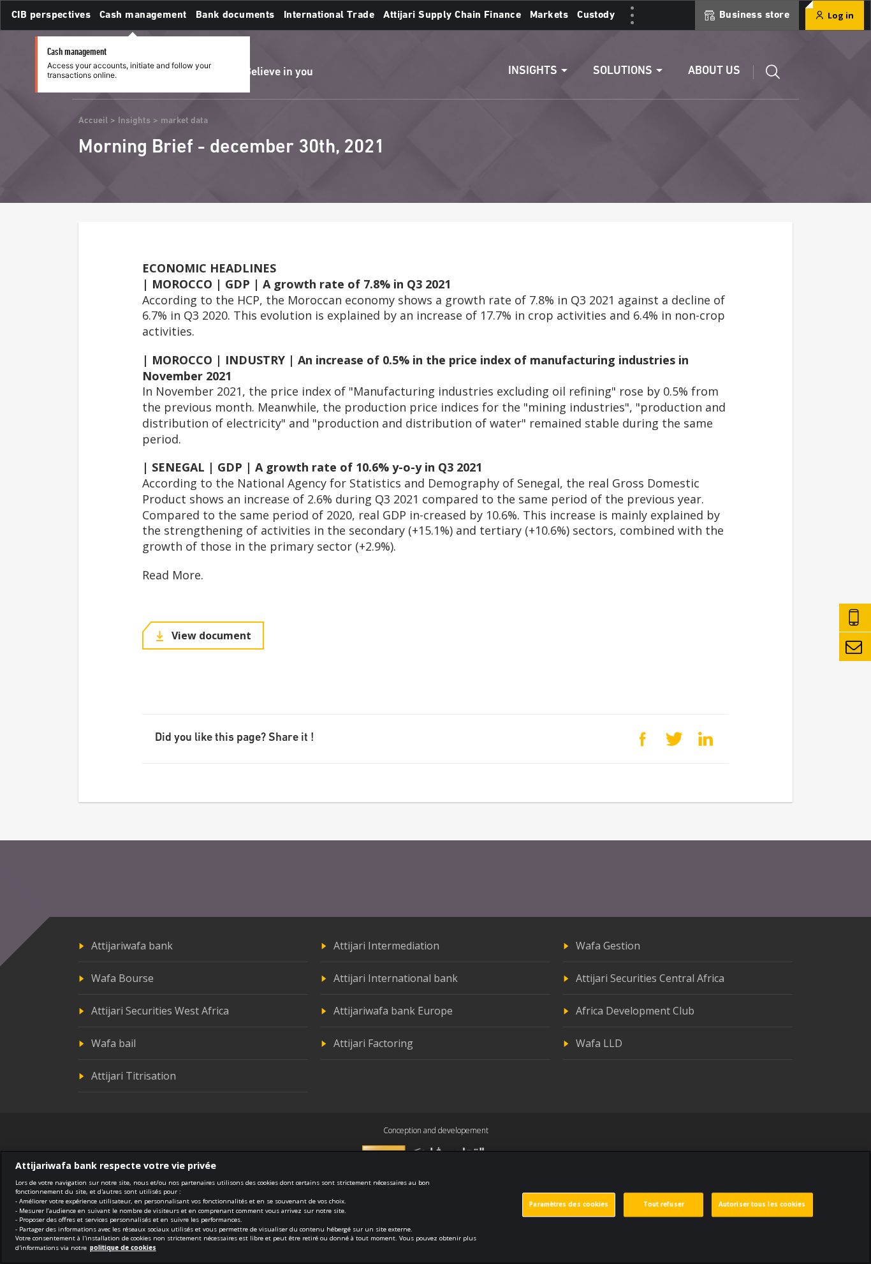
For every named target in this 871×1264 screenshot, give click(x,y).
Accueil (93, 121)
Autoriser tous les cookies (762, 1205)
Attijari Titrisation (133, 1076)
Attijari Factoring (373, 1043)
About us (714, 71)
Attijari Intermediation (386, 946)
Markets (549, 15)
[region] (435, 1207)
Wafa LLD (599, 1043)
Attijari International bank (395, 978)
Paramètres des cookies (568, 1205)
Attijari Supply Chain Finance (452, 15)
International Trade (329, 15)
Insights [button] (532, 71)
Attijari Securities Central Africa (650, 978)
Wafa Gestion (608, 946)
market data (184, 121)
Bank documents (235, 15)
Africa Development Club (635, 1011)
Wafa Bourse (122, 978)
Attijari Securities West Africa (160, 1011)
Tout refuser (663, 1205)
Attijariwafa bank (132, 946)
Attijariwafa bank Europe (393, 1011)
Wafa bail (113, 1043)
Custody (596, 15)
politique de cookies (123, 1248)
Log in (840, 15)
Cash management (143, 15)
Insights (134, 121)
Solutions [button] (622, 71)
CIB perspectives (51, 15)
